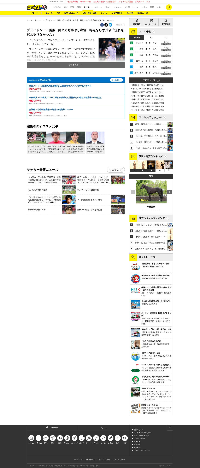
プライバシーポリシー (142, 450)
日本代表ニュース (71, 13)
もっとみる (114, 170)
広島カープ (139, 2)
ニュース (49, 13)
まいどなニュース (104, 459)
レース (136, 7)
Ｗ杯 (58, 13)
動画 (152, 7)
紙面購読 (136, 24)
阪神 (79, 7)
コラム (144, 7)
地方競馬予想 (72, 2)
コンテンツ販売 (139, 438)
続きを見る (73, 65)
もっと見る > (116, 80)
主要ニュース (149, 80)
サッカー (88, 7)
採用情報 (137, 444)
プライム (57, 7)
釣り (148, 2)
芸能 (65, 7)
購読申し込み (138, 430)
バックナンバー (151, 24)
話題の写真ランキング (150, 156)
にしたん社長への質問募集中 (104, 2)
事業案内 (137, 447)
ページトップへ (170, 428)
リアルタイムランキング (152, 218)
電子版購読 (165, 24)
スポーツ (98, 7)
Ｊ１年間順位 (117, 13)
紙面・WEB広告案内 (141, 435)
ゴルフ (108, 7)
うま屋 (127, 7)
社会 (159, 7)
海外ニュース (142, 13)
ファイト (117, 7)
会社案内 (137, 441)
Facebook (55, 428)
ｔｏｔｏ (104, 13)
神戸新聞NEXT (90, 459)
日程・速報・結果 (89, 13)
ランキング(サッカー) (150, 117)
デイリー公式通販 (126, 2)
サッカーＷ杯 (85, 2)
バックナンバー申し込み (143, 433)
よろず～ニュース (119, 459)
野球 (72, 7)
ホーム (29, 20)
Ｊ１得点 (129, 13)
